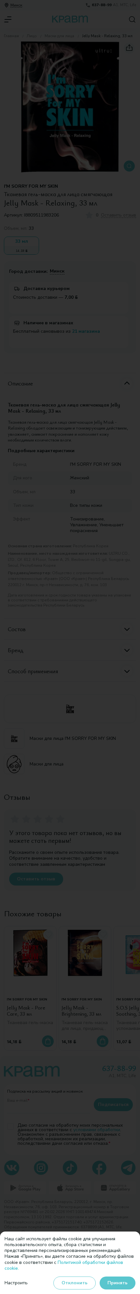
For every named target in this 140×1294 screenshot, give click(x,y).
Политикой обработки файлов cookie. (64, 1265)
